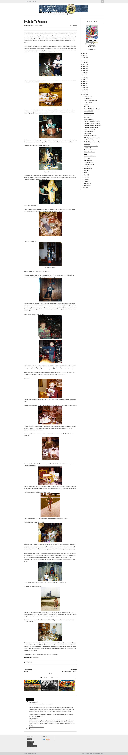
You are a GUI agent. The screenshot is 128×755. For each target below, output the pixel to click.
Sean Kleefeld (28, 25)
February (86, 183)
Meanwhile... (87, 115)
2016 (84, 75)
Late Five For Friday (89, 139)
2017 (84, 72)
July (85, 172)
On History (30, 744)
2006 (84, 187)
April (85, 179)
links (35, 746)
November (87, 98)
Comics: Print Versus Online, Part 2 (93, 125)
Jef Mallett (87, 158)
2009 (84, 90)
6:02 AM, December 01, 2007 (36, 727)
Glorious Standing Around (90, 100)
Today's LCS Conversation (90, 149)
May (85, 177)
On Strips (30, 746)
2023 (84, 60)
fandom (32, 657)
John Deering (87, 133)
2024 (84, 57)
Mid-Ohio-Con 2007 (89, 131)
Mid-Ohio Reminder (89, 113)
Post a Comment (30, 728)
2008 (84, 92)
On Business (30, 741)
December (87, 96)
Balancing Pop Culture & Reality (92, 137)
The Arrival (87, 144)
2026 (84, 53)
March (86, 181)
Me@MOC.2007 (88, 111)
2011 (84, 85)
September (87, 168)
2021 (84, 64)
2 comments (74, 25)
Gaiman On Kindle (88, 119)
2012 (84, 83)
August (86, 170)
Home (50, 673)
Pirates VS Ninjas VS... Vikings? (92, 108)
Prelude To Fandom (89, 106)
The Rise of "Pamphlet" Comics (92, 121)
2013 (84, 81)
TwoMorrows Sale (88, 162)
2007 (84, 94)
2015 (84, 77)
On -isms (29, 739)
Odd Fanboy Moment (89, 152)
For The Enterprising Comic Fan (92, 142)
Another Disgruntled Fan (90, 135)
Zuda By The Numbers (89, 129)
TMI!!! (85, 154)
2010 (84, 87)
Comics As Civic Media (90, 156)
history (37, 657)
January (86, 185)
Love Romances (88, 160)
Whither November (89, 164)
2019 (84, 68)
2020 (84, 66)
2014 (84, 79)
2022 (84, 62)
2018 (84, 70)
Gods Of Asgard (88, 102)
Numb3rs (86, 104)
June (85, 175)
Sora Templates (90, 753)
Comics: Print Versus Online (91, 127)
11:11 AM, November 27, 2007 (37, 716)
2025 (84, 55)
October (86, 166)
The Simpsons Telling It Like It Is (92, 123)
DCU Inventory (88, 117)
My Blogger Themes (99, 753)
